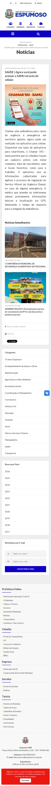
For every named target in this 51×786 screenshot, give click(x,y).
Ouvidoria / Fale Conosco (13, 623)
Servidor (31, 27)
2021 (7, 505)
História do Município (11, 704)
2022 (7, 498)
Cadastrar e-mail (25, 569)
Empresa (20, 27)
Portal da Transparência (12, 636)
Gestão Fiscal (8, 652)
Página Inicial (22, 45)
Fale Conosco (8, 727)
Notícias (6, 615)
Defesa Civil (10, 406)
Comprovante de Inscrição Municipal (18, 673)
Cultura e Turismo (10, 604)
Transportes (10, 453)
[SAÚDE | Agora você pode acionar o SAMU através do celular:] (25, 105)
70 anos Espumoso (13, 359)
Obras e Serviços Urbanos (16, 433)
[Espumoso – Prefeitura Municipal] (25, 13)
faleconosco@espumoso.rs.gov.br (27, 757)
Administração (11, 373)
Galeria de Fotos (10, 708)
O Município (8, 600)
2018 (7, 525)
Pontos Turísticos (10, 715)
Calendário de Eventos (12, 711)
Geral (31, 45)
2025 (7, 478)
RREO (5, 655)
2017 (7, 531)
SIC (4, 640)
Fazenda (9, 419)
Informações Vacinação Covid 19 (16, 596)
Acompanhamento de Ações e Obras (21, 366)
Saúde (7, 446)
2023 (7, 491)
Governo (6, 608)
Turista (41, 27)
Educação (9, 413)
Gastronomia (8, 723)
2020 (7, 511)
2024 (7, 485)
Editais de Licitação (10, 648)
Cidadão (10, 27)
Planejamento (11, 440)
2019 (7, 518)
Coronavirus (10, 399)
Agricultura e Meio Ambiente (18, 379)
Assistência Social (13, 386)
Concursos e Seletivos (12, 644)
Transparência (9, 619)
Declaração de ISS (10, 669)
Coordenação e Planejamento (18, 393)
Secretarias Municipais (12, 612)
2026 (7, 471)
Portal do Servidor (10, 686)
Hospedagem (8, 719)
